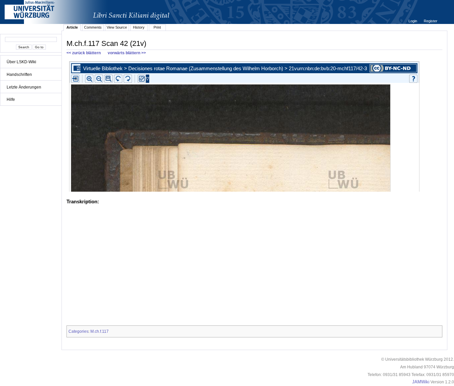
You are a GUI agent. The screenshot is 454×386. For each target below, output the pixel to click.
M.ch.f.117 (99, 331)
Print (157, 27)
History (139, 27)
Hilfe (11, 99)
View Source (117, 27)
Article (72, 27)
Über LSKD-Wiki (21, 62)
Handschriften (19, 74)
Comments (93, 27)
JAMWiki (420, 382)
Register (430, 21)
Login (413, 21)
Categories (78, 331)
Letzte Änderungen (24, 87)
